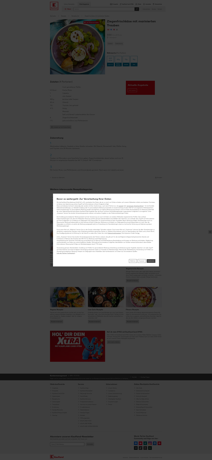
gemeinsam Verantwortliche (135, 206)
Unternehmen (146, 9)
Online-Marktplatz (69, 4)
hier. (138, 233)
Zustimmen (151, 261)
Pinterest (159, 443)
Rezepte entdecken (132, 280)
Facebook (136, 443)
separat (121, 206)
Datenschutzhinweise (134, 457)
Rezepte (63, 16)
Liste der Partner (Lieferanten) (66, 253)
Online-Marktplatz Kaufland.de (146, 384)
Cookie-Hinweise (144, 457)
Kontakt (160, 9)
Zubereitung (119, 43)
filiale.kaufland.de (57, 384)
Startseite (53, 16)
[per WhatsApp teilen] (117, 29)
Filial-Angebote (84, 4)
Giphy (145, 448)
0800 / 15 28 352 (74, 375)
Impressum (125, 457)
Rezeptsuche (75, 16)
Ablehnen (133, 261)
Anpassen (142, 261)
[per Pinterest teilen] (114, 29)
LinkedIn (155, 443)
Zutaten (110, 43)
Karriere (154, 9)
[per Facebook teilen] (111, 29)
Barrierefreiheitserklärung (156, 457)
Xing (145, 443)
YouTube (140, 443)
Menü (69, 9)
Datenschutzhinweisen (114, 233)
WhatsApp (150, 448)
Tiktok (140, 448)
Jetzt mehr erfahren (114, 342)
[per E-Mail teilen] (108, 29)
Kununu (136, 448)
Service (81, 384)
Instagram (150, 443)
